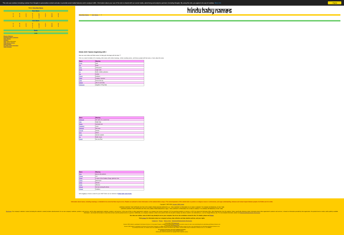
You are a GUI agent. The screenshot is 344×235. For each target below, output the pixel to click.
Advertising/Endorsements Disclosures (250, 212)
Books (36, 30)
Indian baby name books (125, 193)
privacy (144, 218)
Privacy (212, 215)
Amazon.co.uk (176, 225)
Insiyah (81, 130)
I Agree (334, 3)
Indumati (81, 128)
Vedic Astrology (8, 47)
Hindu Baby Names (38, 8)
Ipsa (80, 132)
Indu (80, 122)
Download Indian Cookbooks (11, 37)
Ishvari (81, 187)
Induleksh (81, 126)
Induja (80, 124)
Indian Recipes (7, 44)
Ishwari (81, 189)
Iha (80, 65)
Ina (80, 74)
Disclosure (8, 211)
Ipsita (80, 135)
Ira (80, 137)
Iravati (81, 139)
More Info (218, 3)
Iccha (80, 63)
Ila (80, 72)
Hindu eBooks (7, 38)
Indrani (81, 82)
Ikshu (80, 69)
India (5, 41)
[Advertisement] (132, 35)
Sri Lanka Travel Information (11, 45)
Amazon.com (176, 223)
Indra (80, 80)
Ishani (80, 178)
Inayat (81, 76)
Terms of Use (167, 221)
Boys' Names (35, 10)
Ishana (81, 176)
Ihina (80, 67)
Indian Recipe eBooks (9, 43)
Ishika (80, 180)
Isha (80, 174)
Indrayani (81, 119)
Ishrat (80, 185)
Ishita (80, 182)
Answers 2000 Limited (178, 204)
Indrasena (81, 85)
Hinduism (6, 40)
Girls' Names (35, 20)
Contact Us (155, 221)
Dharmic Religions (8, 36)
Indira (80, 78)
